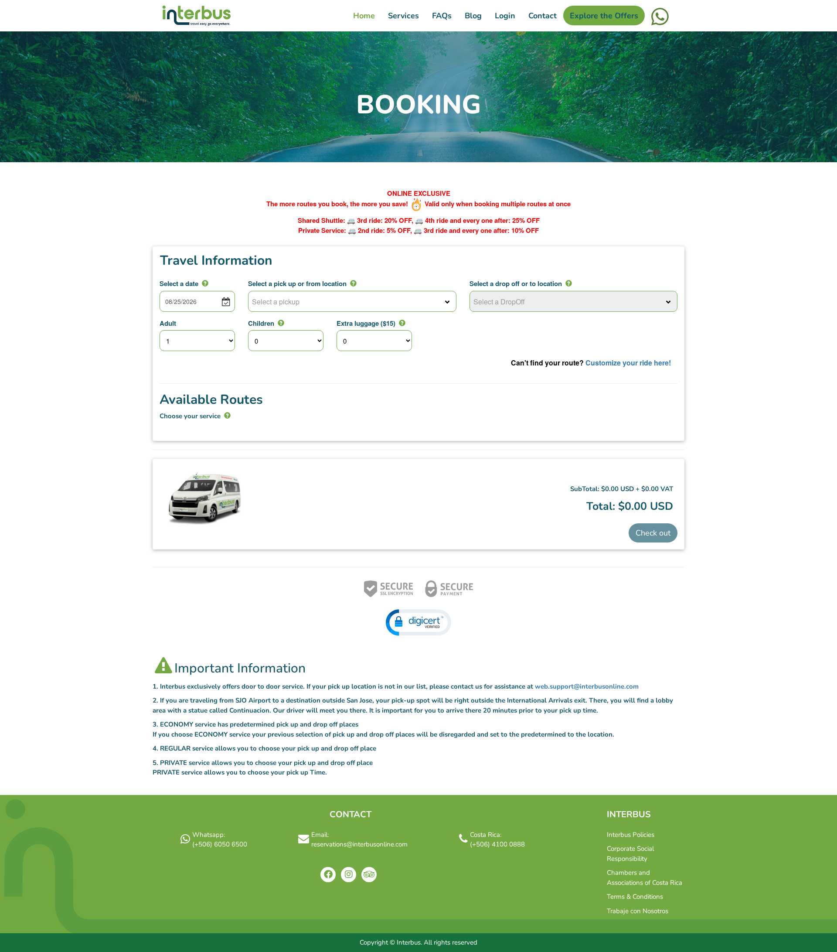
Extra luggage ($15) (366, 323)
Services (403, 15)
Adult (168, 323)
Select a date (179, 283)
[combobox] (352, 301)
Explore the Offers (604, 15)
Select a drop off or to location (516, 283)
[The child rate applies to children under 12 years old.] (281, 323)
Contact (542, 15)
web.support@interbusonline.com (587, 686)
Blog (473, 15)
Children (261, 323)
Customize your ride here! (628, 363)
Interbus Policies (630, 834)
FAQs (442, 15)
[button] (418, 622)
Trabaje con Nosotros (637, 911)
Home (364, 15)
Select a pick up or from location (297, 283)
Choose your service (190, 416)
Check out (653, 533)
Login (505, 15)
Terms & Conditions (635, 896)
